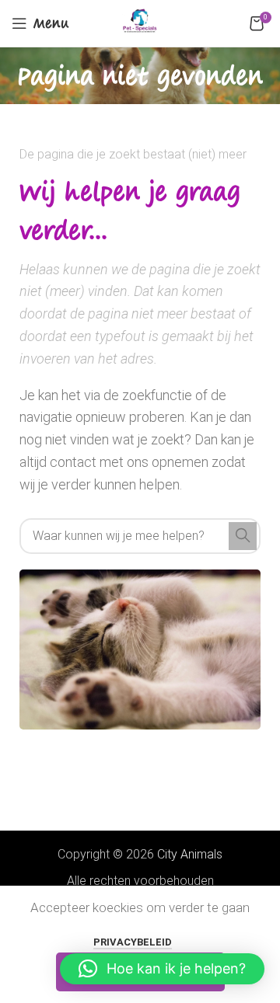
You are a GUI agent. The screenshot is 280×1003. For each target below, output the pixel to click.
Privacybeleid (132, 942)
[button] (162, 968)
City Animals (189, 854)
